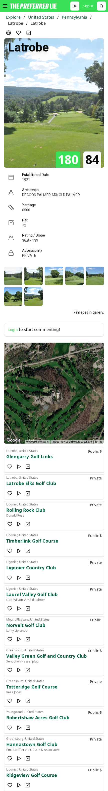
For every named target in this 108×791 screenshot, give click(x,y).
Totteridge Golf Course (32, 687)
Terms (98, 441)
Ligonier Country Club (31, 568)
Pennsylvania (74, 17)
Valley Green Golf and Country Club (46, 656)
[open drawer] (5, 6)
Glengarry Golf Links (29, 456)
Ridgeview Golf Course (31, 775)
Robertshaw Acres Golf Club (37, 718)
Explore (13, 17)
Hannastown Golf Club (31, 744)
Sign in (88, 6)
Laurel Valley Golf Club (32, 594)
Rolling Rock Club (25, 510)
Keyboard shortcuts (37, 441)
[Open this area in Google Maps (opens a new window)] (13, 440)
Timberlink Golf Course (32, 541)
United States (41, 17)
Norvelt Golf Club (25, 625)
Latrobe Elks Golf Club (31, 483)
